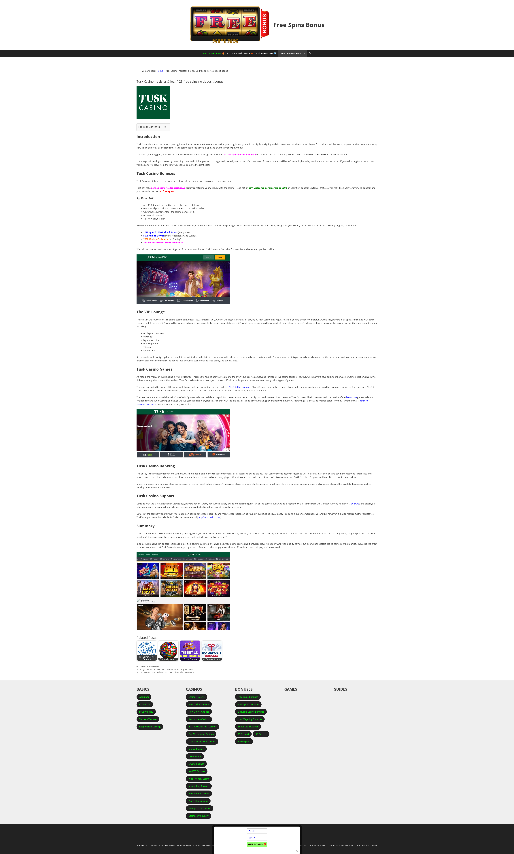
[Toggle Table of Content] (164, 127)
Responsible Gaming (149, 726)
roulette (364, 400)
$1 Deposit (243, 734)
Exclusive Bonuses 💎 (266, 53)
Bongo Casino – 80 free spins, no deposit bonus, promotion (166, 669)
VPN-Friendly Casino (198, 778)
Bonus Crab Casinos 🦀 (242, 53)
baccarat (141, 404)
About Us (144, 696)
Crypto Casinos (196, 763)
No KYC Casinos (196, 771)
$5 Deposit (261, 734)
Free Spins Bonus (298, 25)
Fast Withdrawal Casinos (201, 734)
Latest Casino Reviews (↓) (290, 53)
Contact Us (144, 704)
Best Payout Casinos (198, 793)
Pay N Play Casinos (198, 800)
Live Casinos (194, 756)
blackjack (151, 404)
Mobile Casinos (196, 748)
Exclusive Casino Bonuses (251, 711)
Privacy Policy (146, 711)
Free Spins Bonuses (248, 696)
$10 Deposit (244, 741)
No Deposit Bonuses (248, 704)
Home (159, 70)
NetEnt (232, 386)
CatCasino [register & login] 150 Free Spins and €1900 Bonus (167, 672)
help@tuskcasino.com (209, 517)
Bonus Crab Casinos (248, 726)
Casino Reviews (196, 696)
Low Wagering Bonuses (250, 719)
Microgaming (244, 386)
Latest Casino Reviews (149, 666)
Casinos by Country (198, 815)
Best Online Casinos (198, 704)
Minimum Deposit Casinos (202, 741)
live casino (351, 397)
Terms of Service (148, 719)
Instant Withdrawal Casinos (202, 726)
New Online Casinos (198, 711)
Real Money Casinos (198, 719)
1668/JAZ (354, 503)
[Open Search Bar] (310, 53)
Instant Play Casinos (198, 786)
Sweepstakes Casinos (199, 808)
